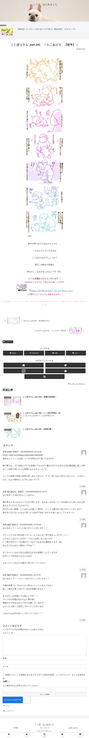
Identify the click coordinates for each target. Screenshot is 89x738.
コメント (8, 633)
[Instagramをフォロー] (23, 370)
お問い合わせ (73, 728)
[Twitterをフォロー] (65, 365)
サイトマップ (44, 728)
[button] (82, 395)
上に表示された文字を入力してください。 (21, 686)
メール (5, 666)
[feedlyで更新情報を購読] (65, 370)
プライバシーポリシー (44, 731)
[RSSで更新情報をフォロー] (44, 376)
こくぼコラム (8, 341)
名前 (5, 658)
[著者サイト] (23, 365)
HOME (16, 728)
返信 (83, 486)
